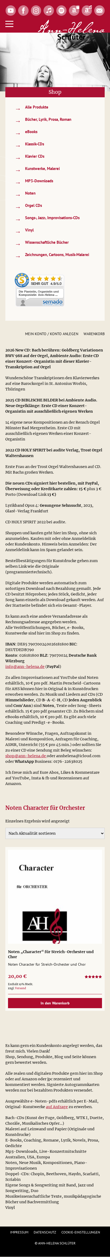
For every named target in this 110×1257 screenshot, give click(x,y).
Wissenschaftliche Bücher (42, 243)
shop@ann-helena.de (26, 755)
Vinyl (24, 231)
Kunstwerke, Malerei (37, 169)
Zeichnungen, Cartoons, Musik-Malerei (52, 255)
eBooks (26, 132)
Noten (25, 194)
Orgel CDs (28, 206)
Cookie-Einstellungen (80, 1232)
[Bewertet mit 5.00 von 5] (93, 977)
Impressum (19, 1232)
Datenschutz (45, 1232)
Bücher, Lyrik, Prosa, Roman (43, 120)
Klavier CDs (29, 157)
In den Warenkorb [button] (55, 1003)
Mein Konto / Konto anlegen (51, 333)
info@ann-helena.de (25, 666)
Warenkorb (94, 333)
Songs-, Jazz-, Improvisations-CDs (47, 218)
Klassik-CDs (29, 145)
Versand (20, 988)
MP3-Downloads (34, 181)
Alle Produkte (31, 108)
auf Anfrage (57, 1106)
